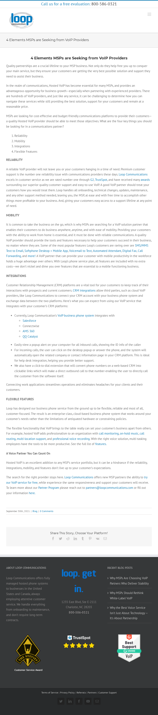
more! (32, 256)
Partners (92, 692)
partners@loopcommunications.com (109, 488)
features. (101, 444)
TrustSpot (101, 180)
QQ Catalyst (30, 336)
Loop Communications (133, 174)
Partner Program (48, 488)
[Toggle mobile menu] (150, 14)
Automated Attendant (107, 251)
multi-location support (31, 439)
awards (145, 180)
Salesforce (29, 321)
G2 (92, 180)
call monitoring (109, 433)
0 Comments (46, 511)
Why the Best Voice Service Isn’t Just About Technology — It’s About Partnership (129, 613)
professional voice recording (71, 439)
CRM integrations (84, 290)
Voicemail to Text (80, 251)
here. (32, 493)
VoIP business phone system (76, 315)
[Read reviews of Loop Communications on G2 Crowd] (129, 636)
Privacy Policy (67, 692)
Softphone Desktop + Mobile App (46, 251)
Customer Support (107, 692)
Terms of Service (49, 692)
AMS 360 (28, 331)
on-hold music (129, 433)
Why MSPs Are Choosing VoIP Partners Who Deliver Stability (129, 580)
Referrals (81, 692)
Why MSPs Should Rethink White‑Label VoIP (126, 595)
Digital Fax (129, 251)
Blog (35, 511)
